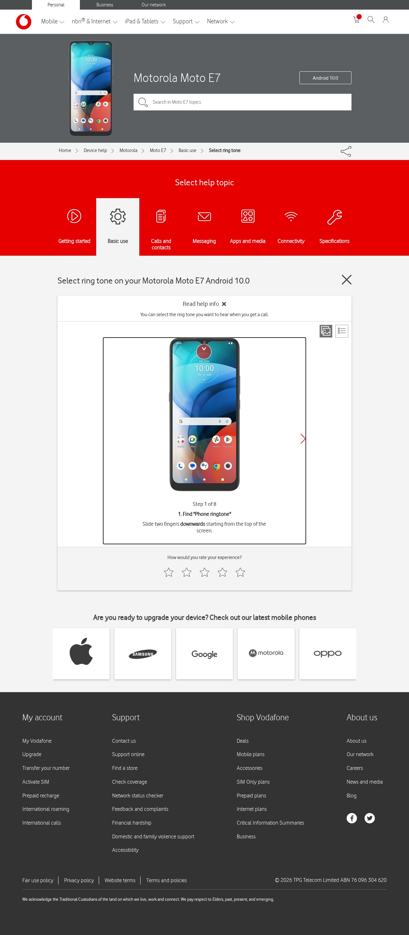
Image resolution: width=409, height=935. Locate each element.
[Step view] (326, 331)
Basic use (188, 150)
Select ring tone (225, 150)
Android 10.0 (325, 78)
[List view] (342, 331)
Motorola (128, 150)
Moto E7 (158, 150)
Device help (95, 150)
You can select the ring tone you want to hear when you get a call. (204, 314)
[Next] (303, 439)
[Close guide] (346, 279)
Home (65, 150)
